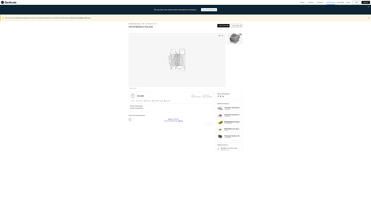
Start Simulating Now (209, 10)
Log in (356, 2)
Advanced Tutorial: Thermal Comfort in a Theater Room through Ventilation (232, 115)
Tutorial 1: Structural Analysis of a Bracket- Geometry (232, 107)
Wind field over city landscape (232, 129)
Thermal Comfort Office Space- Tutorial (232, 136)
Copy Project (235, 25)
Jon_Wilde (228, 137)
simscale (228, 109)
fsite (227, 130)
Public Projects (331, 2)
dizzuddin (140, 96)
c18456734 (229, 123)
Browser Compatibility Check (79, 18)
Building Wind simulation (232, 122)
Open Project (222, 25)
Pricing (348, 2)
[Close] (369, 18)
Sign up (366, 2)
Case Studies (340, 2)
